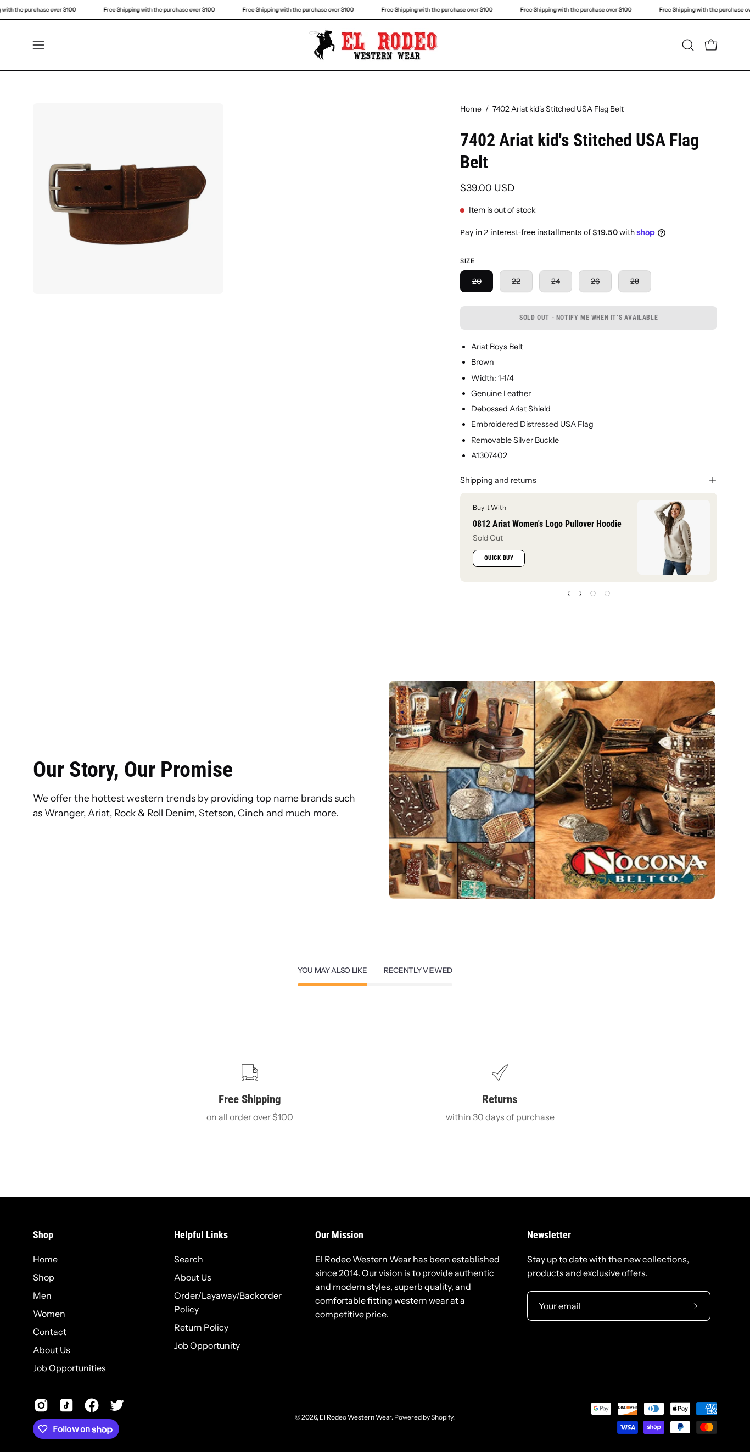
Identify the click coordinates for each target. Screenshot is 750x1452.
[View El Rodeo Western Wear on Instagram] (41, 1405)
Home (471, 109)
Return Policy (201, 1327)
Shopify (442, 1418)
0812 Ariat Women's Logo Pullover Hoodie (547, 523)
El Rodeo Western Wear (355, 1418)
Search (188, 1259)
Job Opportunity (207, 1345)
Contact (49, 1331)
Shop (43, 1235)
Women (49, 1313)
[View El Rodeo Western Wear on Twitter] (117, 1405)
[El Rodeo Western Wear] (375, 45)
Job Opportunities (69, 1367)
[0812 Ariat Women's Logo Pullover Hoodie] (673, 537)
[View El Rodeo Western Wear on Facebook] (91, 1405)
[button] (687, 45)
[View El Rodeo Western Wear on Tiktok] (66, 1405)
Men (42, 1295)
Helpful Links (201, 1235)
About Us (51, 1349)
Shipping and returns (498, 480)
